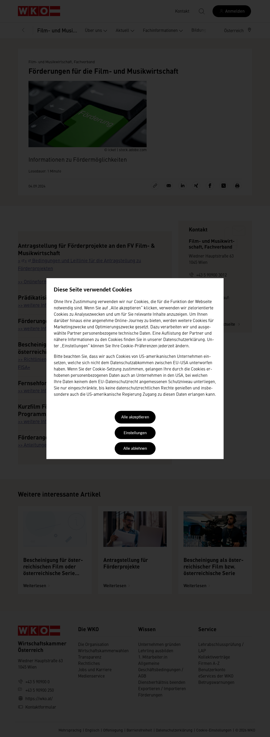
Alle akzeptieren (135, 418)
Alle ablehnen (135, 449)
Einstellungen (135, 433)
